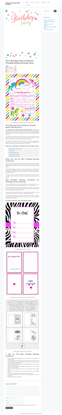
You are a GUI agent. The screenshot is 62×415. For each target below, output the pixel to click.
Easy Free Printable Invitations (14, 154)
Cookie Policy (43, 2)
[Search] (55, 11)
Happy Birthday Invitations (48, 29)
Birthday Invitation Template (49, 19)
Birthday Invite (11, 150)
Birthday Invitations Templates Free (15, 148)
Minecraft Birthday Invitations (14, 156)
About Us (27, 2)
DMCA (48, 2)
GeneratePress (39, 413)
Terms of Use (37, 2)
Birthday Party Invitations (13, 152)
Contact (32, 2)
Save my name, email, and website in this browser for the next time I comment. (21, 405)
